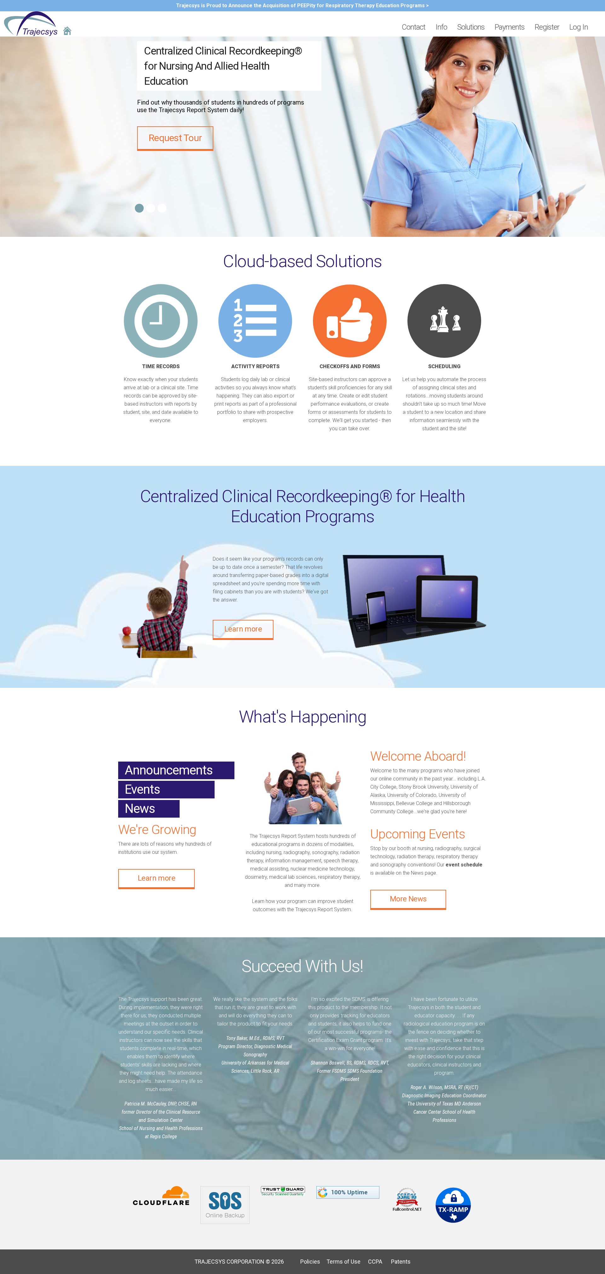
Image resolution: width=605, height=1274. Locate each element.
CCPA (372, 1261)
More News (408, 898)
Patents (397, 1261)
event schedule (464, 865)
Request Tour (175, 137)
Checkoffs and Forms (350, 366)
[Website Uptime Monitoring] (348, 1190)
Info (441, 27)
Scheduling (444, 366)
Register (547, 27)
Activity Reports (255, 366)
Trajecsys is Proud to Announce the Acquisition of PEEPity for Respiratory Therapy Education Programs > (302, 6)
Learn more (243, 629)
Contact (413, 27)
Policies (307, 1261)
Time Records (161, 366)
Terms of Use (340, 1261)
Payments (510, 27)
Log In (578, 27)
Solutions (471, 27)
